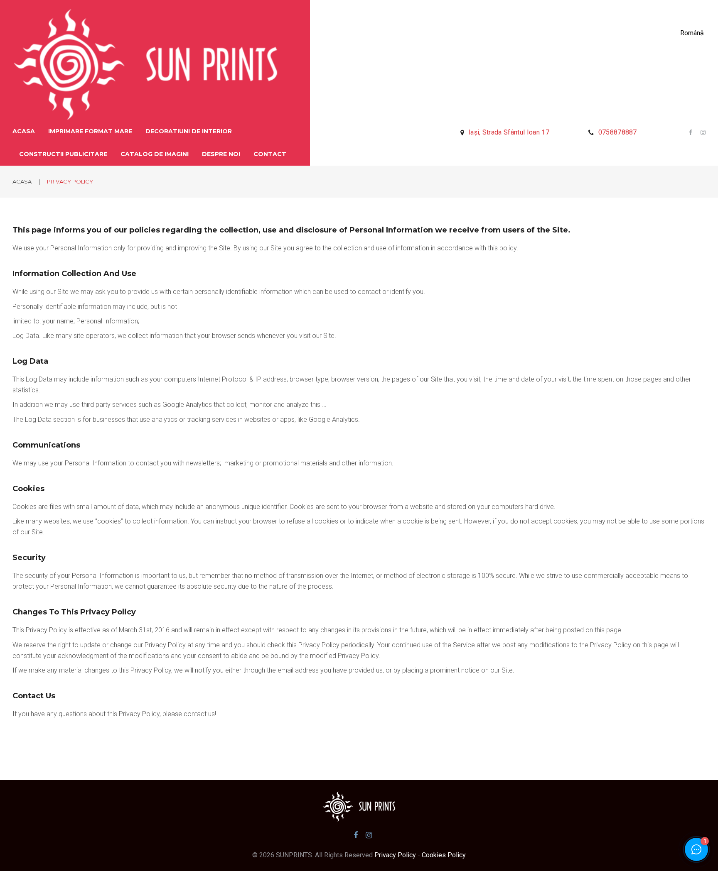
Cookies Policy (444, 855)
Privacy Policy (394, 855)
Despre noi (221, 154)
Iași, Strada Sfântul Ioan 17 (508, 132)
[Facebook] (690, 132)
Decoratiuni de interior (188, 131)
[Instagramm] (700, 132)
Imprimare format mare (90, 131)
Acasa (23, 131)
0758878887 (617, 132)
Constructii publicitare (63, 154)
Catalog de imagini (154, 154)
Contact (269, 154)
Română (692, 33)
